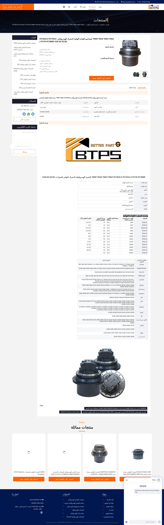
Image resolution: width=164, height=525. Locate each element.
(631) (22, 48)
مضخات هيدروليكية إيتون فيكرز (75, 506)
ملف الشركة (110, 499)
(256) (25, 43)
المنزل (107, 24)
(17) (23, 55)
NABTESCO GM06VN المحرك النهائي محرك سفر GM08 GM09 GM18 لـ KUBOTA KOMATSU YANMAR (136, 473)
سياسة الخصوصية (109, 517)
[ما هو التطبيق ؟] (28, 114)
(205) (23, 93)
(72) (28, 79)
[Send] (126, 522)
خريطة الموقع (110, 513)
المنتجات (93, 7)
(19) (28, 75)
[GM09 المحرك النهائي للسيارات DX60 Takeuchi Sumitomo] (64, 452)
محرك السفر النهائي (92, 24)
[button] (148, 456)
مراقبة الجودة (110, 506)
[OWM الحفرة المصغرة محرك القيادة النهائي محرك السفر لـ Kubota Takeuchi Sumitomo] (28, 452)
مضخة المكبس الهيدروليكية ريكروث (74, 503)
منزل (100, 7)
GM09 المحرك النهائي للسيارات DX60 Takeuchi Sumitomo (64, 473)
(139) (23, 70)
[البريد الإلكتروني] (24, 114)
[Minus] (126, 480)
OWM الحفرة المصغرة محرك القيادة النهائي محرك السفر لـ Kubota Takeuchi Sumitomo (30, 473)
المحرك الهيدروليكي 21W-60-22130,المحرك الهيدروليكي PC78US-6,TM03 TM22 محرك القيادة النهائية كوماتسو (114, 412)
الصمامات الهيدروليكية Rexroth (75, 517)
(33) (27, 60)
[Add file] (159, 522)
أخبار (75, 7)
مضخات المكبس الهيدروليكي (76, 499)
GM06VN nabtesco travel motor (70, 412)
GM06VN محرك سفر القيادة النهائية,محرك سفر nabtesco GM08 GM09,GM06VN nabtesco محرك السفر (116, 408)
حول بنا (83, 7)
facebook (41, 512)
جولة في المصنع (109, 503)
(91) (26, 64)
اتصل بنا (111, 510)
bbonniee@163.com (129, 2)
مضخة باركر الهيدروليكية (77, 513)
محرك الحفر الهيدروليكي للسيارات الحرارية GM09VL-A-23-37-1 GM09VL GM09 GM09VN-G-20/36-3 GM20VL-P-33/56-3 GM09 (99, 473)
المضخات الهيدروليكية (78, 510)
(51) (28, 83)
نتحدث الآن (24, 119)
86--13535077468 (144, 2)
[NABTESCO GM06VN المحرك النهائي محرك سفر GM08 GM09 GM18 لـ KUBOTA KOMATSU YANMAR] (135, 452)
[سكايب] (33, 114)
